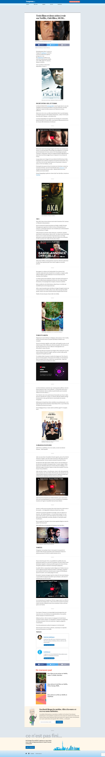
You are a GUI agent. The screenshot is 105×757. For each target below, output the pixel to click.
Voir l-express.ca (30, 747)
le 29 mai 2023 (50, 106)
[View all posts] (49, 645)
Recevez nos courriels (74, 1)
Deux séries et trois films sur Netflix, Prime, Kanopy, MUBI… (58, 685)
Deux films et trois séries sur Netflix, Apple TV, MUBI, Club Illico (58, 674)
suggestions (40, 57)
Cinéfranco (43, 53)
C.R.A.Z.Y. (62, 167)
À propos (32, 753)
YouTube (38, 175)
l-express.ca (47, 651)
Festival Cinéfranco (49, 637)
